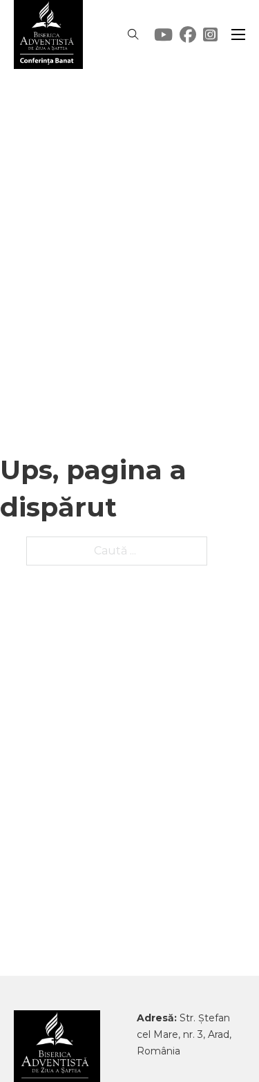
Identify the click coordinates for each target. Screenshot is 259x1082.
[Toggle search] (133, 34)
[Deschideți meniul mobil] (238, 34)
